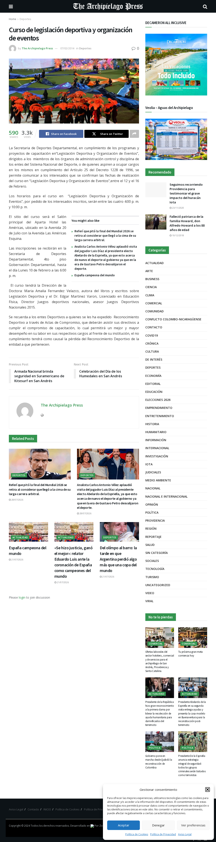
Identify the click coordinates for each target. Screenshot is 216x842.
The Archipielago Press (37, 48)
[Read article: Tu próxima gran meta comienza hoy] (192, 637)
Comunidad (154, 311)
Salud (150, 545)
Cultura (152, 351)
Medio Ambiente (158, 480)
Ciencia (151, 287)
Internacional (157, 448)
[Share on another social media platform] (134, 134)
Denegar (158, 825)
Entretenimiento (159, 416)
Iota (149, 464)
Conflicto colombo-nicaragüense (173, 319)
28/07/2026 (17, 499)
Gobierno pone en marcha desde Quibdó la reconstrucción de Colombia (158, 761)
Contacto (153, 327)
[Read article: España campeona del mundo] (28, 532)
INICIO (47, 809)
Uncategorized (157, 585)
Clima (149, 295)
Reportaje (153, 537)
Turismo (152, 577)
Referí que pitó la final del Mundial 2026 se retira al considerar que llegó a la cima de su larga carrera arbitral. (105, 235)
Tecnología (154, 569)
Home (12, 19)
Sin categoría (156, 553)
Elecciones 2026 (157, 400)
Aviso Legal (185, 834)
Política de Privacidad (163, 834)
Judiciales (153, 472)
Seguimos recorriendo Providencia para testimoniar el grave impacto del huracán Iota (186, 193)
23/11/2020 (177, 207)
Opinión (151, 504)
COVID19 (151, 335)
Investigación (156, 456)
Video (149, 593)
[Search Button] (205, 6)
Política (151, 512)
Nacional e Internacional (166, 496)
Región (151, 528)
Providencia (155, 520)
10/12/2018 (177, 235)
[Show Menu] (11, 6)
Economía (153, 376)
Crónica (151, 343)
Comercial (153, 303)
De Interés (153, 359)
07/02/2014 (67, 48)
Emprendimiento (158, 408)
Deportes (25, 19)
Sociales (152, 561)
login (22, 597)
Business (152, 279)
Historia (152, 424)
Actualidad (20, 537)
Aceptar (123, 825)
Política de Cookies (136, 834)
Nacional (152, 488)
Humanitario (155, 432)
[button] (207, 789)
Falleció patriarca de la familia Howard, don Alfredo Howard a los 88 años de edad (187, 223)
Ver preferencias (193, 825)
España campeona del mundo (94, 275)
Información (155, 440)
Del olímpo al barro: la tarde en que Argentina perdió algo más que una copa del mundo (118, 559)
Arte (149, 271)
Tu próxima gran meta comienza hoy (190, 653)
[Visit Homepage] (108, 6)
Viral (149, 601)
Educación (153, 392)
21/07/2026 (17, 559)
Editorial (153, 384)
